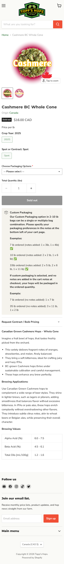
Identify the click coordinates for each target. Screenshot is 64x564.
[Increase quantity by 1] (31, 188)
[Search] (57, 24)
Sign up (51, 518)
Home (5, 35)
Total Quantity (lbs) (12, 180)
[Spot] (7, 159)
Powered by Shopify (32, 557)
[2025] (7, 143)
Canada (13, 113)
